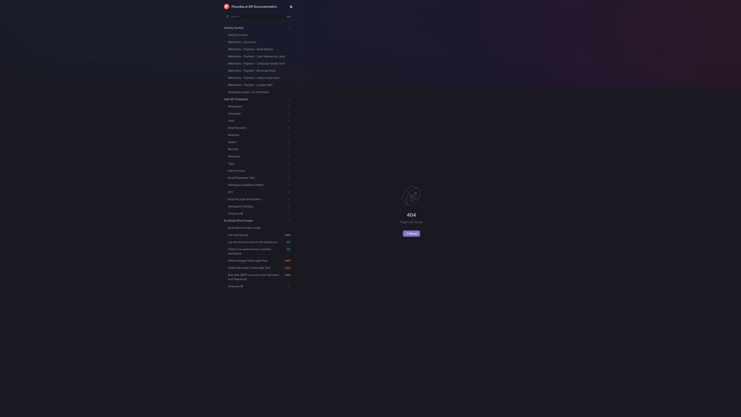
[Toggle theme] (291, 6)
